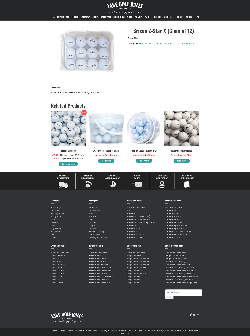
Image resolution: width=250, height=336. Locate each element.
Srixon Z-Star (56, 267)
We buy (189, 16)
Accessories (94, 234)
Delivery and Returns (98, 237)
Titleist (75, 16)
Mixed (129, 16)
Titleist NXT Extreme (136, 234)
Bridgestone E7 (133, 282)
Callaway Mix (171, 210)
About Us (168, 16)
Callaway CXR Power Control (178, 231)
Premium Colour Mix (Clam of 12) (180, 273)
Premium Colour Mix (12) (176, 261)
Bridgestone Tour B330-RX (139, 261)
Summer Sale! (63, 16)
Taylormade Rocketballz (100, 267)
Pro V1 (129, 210)
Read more (106, 161)
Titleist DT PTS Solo (135, 237)
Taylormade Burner (97, 258)
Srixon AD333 (56, 261)
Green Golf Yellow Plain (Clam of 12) (181, 276)
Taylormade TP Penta (99, 279)
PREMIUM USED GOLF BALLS (150, 43)
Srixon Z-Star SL (58, 276)
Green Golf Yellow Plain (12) (177, 264)
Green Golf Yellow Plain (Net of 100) (181, 270)
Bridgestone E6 (133, 279)
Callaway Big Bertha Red (176, 225)
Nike (52, 234)
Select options (68, 164)
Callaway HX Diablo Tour (176, 234)
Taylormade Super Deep (100, 270)
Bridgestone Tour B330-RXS (139, 264)
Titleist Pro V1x (133, 225)
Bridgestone (119, 16)
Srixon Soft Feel (58, 264)
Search (169, 297)
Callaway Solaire (172, 237)
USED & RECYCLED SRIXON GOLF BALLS (179, 43)
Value (147, 16)
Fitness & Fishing (96, 231)
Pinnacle (93, 207)
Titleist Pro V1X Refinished (138, 219)
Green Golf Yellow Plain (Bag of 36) (181, 282)
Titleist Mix (131, 213)
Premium (138, 16)
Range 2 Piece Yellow (174, 255)
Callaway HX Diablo (173, 222)
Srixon (95, 16)
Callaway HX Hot (172, 219)
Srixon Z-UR (56, 279)
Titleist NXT (132, 231)
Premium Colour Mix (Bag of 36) (179, 279)
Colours (157, 16)
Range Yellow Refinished (176, 258)
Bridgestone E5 (133, 276)
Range (92, 225)
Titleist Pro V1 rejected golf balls (141, 222)
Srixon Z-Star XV (58, 273)
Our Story (55, 210)
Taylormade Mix (96, 255)
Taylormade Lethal (97, 261)
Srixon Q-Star (57, 282)
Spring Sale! (56, 216)
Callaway (85, 16)
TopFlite (54, 237)
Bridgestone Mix (134, 255)
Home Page (56, 207)
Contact (179, 16)
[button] (53, 17)
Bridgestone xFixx (134, 270)
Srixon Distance (58, 255)
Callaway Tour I (172, 213)
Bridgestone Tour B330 (137, 267)
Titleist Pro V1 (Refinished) (138, 216)
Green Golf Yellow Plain (175, 252)
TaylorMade (105, 16)
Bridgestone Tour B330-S (138, 258)
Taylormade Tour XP (98, 273)
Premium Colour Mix (60, 252)
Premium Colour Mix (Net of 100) (180, 267)
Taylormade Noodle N (98, 264)
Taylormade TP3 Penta (99, 282)
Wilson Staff (94, 210)
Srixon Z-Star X (57, 270)
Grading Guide (57, 213)
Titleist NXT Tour (134, 228)
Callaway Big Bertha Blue (176, 228)
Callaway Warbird (173, 216)
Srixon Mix (55, 258)
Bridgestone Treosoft (136, 273)
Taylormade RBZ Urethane (101, 276)
